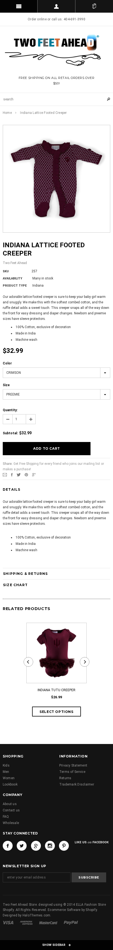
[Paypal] (71, 922)
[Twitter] (19, 474)
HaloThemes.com (36, 915)
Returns (65, 778)
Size (6, 385)
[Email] (5, 474)
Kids (6, 765)
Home (7, 113)
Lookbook (10, 784)
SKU (6, 271)
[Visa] (8, 922)
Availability (12, 278)
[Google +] (36, 846)
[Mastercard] (48, 922)
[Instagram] (50, 846)
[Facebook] (8, 846)
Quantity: (10, 410)
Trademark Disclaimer (76, 784)
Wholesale (11, 823)
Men (6, 772)
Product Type (15, 285)
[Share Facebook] (12, 474)
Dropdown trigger (56, 6)
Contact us (11, 810)
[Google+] (34, 474)
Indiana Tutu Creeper (56, 690)
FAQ (6, 817)
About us (10, 804)
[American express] (26, 922)
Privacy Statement (73, 765)
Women (9, 778)
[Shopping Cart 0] (94, 6)
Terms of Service (72, 772)
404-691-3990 (74, 19)
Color (7, 363)
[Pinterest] (26, 474)
